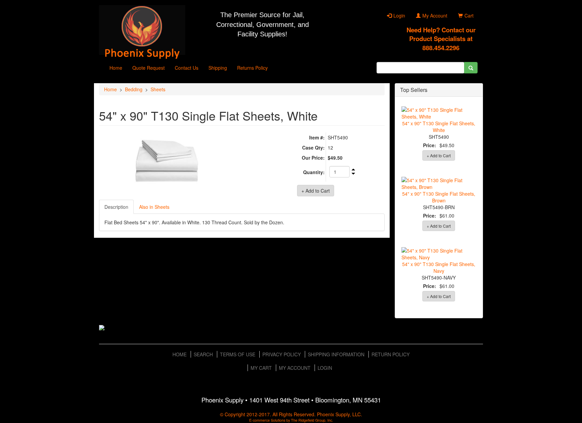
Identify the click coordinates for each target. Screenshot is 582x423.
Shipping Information (336, 354)
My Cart (261, 367)
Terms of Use (237, 354)
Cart (469, 15)
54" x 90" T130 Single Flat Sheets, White (438, 126)
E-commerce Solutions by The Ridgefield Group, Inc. (291, 420)
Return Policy (390, 354)
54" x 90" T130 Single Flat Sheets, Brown (438, 197)
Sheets (158, 89)
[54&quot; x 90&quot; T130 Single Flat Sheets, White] (168, 163)
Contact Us (186, 67)
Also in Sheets (154, 206)
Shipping (217, 67)
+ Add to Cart (439, 155)
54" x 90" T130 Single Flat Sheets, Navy (438, 267)
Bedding (133, 89)
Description (116, 206)
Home (115, 67)
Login (399, 15)
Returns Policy (252, 67)
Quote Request (148, 67)
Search (203, 354)
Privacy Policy (281, 354)
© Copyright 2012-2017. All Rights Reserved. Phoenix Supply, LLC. (291, 414)
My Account (434, 15)
